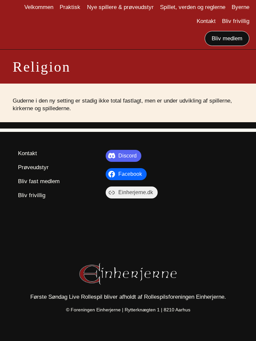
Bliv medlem (227, 38)
